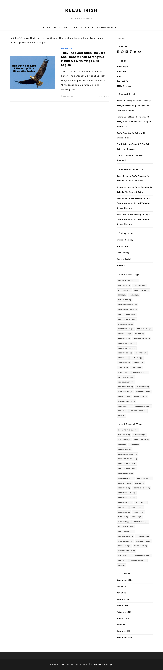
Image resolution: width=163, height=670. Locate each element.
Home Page (122, 67)
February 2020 (124, 612)
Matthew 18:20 (125, 377)
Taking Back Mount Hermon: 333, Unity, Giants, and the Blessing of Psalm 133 (134, 122)
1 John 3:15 (124, 285)
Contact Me (122, 81)
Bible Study (66, 49)
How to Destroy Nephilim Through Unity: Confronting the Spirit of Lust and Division (134, 106)
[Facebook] (118, 52)
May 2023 (121, 586)
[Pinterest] (130, 52)
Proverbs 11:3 (143, 391)
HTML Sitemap (124, 86)
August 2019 (123, 618)
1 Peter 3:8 (139, 285)
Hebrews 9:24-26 (126, 348)
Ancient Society (125, 240)
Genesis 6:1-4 (144, 329)
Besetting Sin (141, 290)
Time (121, 416)
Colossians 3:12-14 (127, 309)
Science (121, 266)
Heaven (139, 334)
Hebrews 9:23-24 (126, 343)
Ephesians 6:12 (125, 329)
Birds (122, 295)
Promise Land (125, 391)
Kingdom (136, 367)
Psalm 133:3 (140, 396)
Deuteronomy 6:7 (127, 314)
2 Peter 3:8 (124, 290)
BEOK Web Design (102, 664)
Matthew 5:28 (140, 372)
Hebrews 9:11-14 (142, 338)
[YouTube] (139, 52)
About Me (121, 71)
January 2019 (123, 631)
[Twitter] (135, 52)
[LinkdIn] (126, 52)
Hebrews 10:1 (125, 353)
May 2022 (121, 593)
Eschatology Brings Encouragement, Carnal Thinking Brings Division (134, 203)
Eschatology (123, 253)
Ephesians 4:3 (125, 324)
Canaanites (124, 300)
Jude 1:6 (123, 367)
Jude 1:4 (138, 362)
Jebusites (124, 362)
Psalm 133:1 (124, 396)
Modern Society (125, 259)
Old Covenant (125, 387)
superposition (142, 406)
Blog (119, 76)
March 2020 (123, 606)
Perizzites (143, 387)
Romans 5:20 (124, 406)
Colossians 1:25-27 (127, 304)
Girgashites (124, 334)
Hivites (122, 358)
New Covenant (125, 382)
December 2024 (125, 580)
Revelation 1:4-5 (126, 401)
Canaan (134, 295)
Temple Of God (138, 411)
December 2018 (124, 638)
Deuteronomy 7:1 (126, 319)
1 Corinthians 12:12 (127, 280)
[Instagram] (122, 52)
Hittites (141, 353)
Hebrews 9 (124, 338)
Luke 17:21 (123, 372)
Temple (122, 411)
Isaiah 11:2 (136, 358)
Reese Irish (81, 10)
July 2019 (121, 625)
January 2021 (123, 599)
